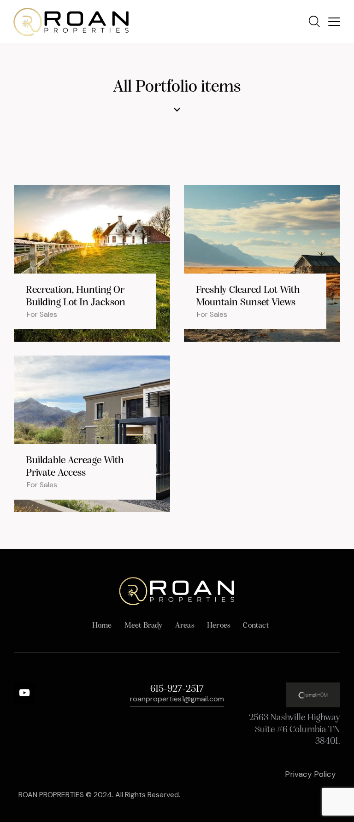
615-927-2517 (177, 689)
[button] (334, 22)
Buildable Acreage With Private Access (75, 466)
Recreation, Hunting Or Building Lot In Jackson (75, 296)
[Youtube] (24, 693)
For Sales (42, 314)
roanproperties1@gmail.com (177, 699)
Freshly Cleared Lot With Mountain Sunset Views (248, 296)
